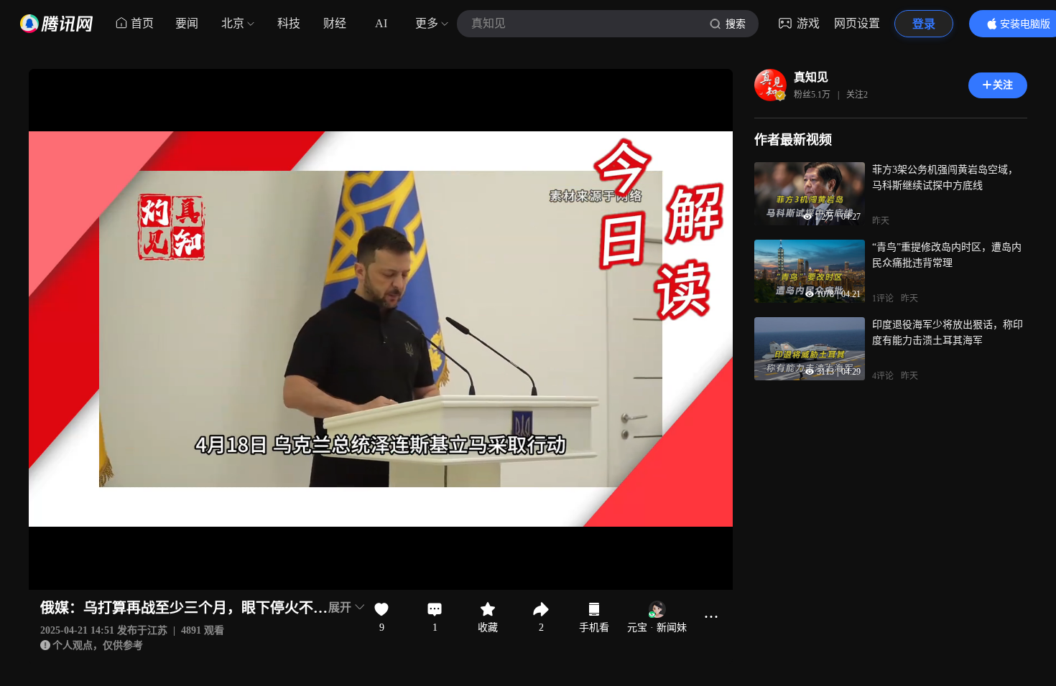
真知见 (811, 77)
